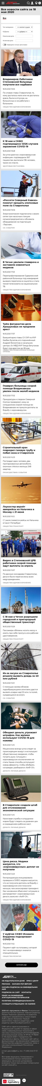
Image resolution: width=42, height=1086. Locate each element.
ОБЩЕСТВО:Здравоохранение (17, 107)
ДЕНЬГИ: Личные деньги (14, 771)
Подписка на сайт (11, 992)
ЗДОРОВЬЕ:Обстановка (13, 166)
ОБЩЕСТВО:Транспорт (13, 526)
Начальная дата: (8, 36)
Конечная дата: (8, 40)
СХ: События (9, 228)
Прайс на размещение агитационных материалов (15, 996)
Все (4, 18)
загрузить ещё (21, 965)
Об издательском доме (13, 981)
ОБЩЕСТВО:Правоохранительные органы (18, 350)
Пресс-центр (32, 981)
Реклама (6, 984)
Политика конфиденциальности (18, 1001)
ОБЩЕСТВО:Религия (12, 956)
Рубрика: (6, 31)
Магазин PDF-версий (22, 984)
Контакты (26, 992)
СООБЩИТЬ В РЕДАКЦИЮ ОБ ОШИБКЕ (18, 1004)
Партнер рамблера (21, 1075)
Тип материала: (8, 27)
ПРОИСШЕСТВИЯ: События (15, 472)
